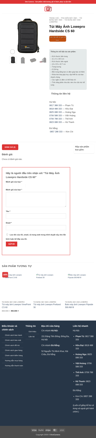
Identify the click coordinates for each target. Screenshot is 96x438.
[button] (3, 9)
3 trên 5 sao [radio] (15, 185)
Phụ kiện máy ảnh (69, 18)
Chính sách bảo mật (13, 340)
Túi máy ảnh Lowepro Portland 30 (47, 305)
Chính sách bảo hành (13, 335)
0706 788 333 (55, 119)
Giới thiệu (32, 332)
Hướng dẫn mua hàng (13, 361)
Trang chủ (54, 18)
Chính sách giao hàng (13, 350)
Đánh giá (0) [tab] (10, 147)
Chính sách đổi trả (12, 345)
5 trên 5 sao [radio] (30, 185)
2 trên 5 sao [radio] (10, 185)
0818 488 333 (55, 109)
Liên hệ (31, 337)
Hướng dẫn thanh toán (14, 366)
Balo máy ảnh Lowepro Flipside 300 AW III (79, 305)
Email (9, 223)
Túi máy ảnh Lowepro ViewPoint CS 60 (16, 305)
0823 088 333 (55, 122)
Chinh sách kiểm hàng (14, 355)
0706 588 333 (55, 115)
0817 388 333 (55, 105)
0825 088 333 (55, 112)
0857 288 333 (56, 131)
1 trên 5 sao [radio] (6, 185)
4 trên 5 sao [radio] (21, 185)
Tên (8, 211)
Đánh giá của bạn (14, 182)
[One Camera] (48, 8)
